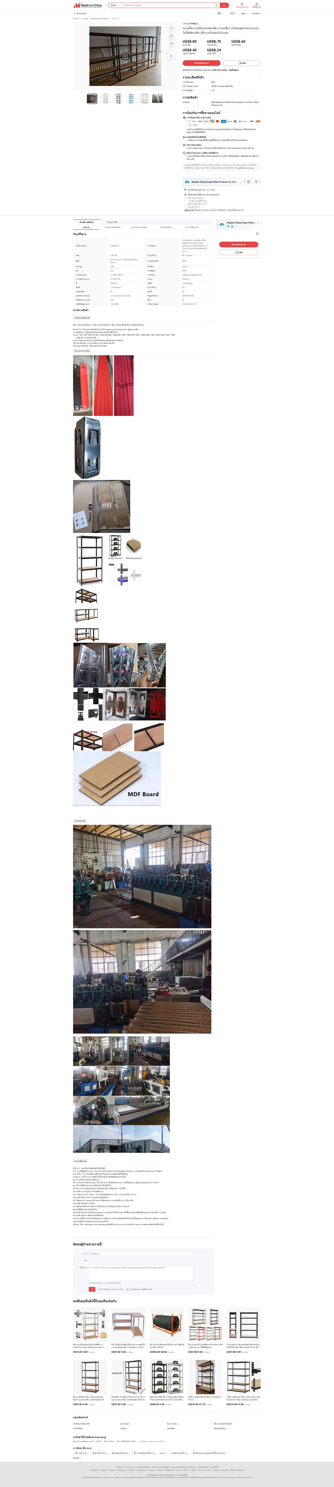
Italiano (152, 1470)
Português (121, 1470)
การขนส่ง (85, 18)
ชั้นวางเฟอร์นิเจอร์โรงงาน (144, 1453)
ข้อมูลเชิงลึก (215, 1467)
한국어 (186, 1470)
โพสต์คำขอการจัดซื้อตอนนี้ (139, 1289)
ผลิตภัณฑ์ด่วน (203, 1467)
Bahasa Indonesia (237, 1470)
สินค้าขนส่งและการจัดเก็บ (100, 18)
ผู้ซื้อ (219, 13)
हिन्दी (200, 1470)
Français (131, 1470)
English (104, 1470)
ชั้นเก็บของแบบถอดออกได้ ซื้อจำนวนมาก (209, 1453)
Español (112, 1470)
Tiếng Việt (224, 1470)
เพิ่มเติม (76, 1458)
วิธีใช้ (232, 13)
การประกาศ (130, 1467)
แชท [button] (244, 63)
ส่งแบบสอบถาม (202, 63)
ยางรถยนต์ (124, 1423)
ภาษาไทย (207, 1470)
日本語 (193, 1470)
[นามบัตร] (257, 233)
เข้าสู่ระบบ (256, 7)
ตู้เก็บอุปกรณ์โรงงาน (120, 1453)
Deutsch (160, 1470)
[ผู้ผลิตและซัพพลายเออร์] (87, 5)
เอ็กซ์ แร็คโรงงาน (100, 1453)
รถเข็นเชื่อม (78, 1428)
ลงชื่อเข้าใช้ (189, 210)
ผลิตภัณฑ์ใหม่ (219, 1428)
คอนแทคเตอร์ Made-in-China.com (183, 1467)
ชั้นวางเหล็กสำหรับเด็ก (223, 1423)
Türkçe (216, 1470)
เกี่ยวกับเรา (119, 1467)
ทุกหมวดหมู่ (81, 13)
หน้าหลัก (76, 18)
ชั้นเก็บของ (115, 18)
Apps (243, 13)
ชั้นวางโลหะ (172, 1423)
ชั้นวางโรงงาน (81, 1453)
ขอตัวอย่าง (233, 70)
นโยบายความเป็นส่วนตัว (160, 1467)
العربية (179, 1470)
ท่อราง (163, 1453)
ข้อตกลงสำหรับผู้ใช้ (143, 1467)
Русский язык (142, 1470)
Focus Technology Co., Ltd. (168, 1475)
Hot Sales (171, 1428)
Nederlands (170, 1470)
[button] (205, 227)
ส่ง (92, 1289)
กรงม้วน (123, 1428)
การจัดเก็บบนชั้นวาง (179, 1453)
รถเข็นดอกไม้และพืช (81, 1423)
